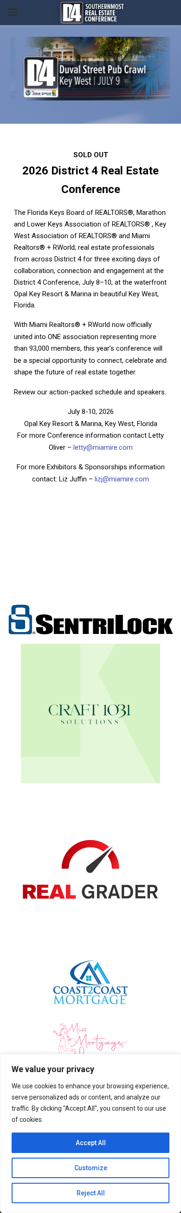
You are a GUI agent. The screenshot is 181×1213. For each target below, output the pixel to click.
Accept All (91, 1142)
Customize (90, 1168)
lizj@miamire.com (121, 479)
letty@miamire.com (103, 447)
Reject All (91, 1193)
